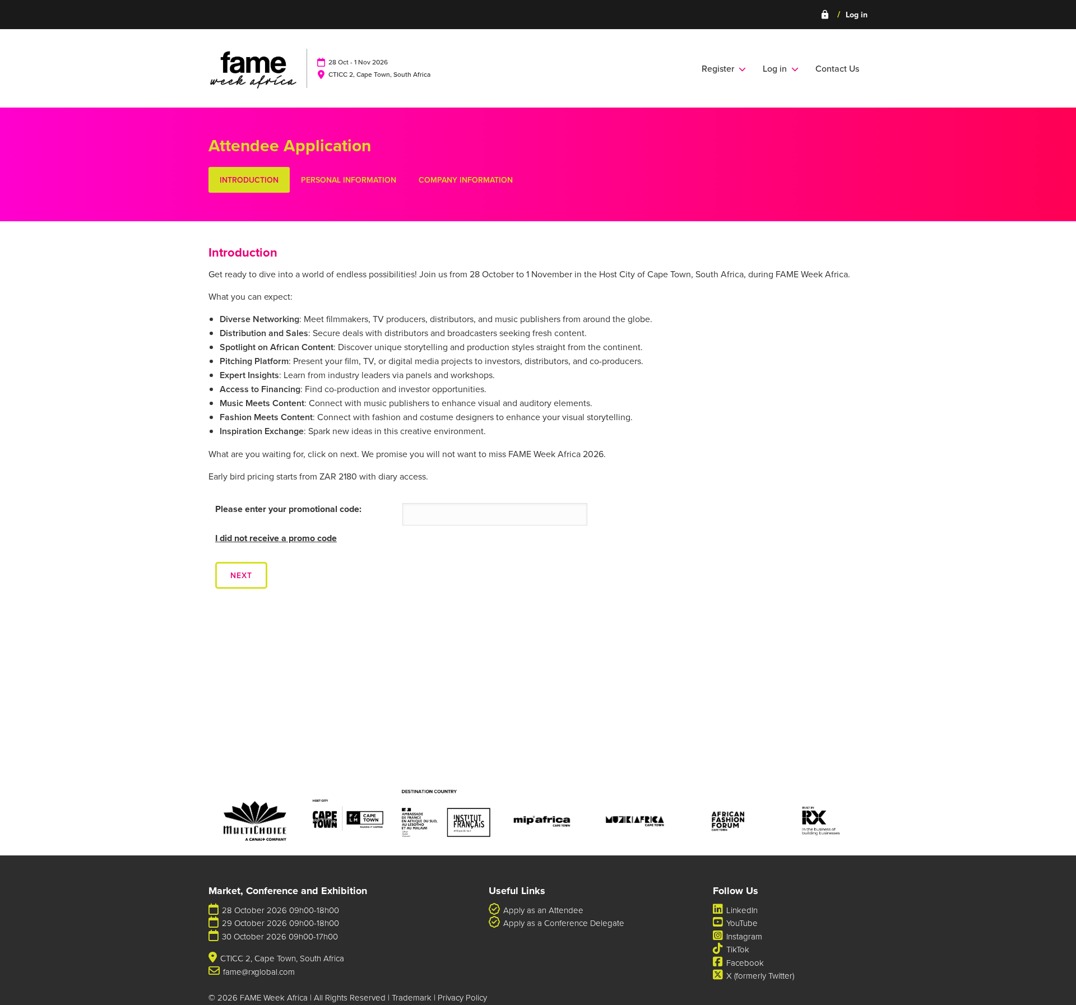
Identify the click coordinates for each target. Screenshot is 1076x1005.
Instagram (744, 936)
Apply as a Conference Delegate (563, 923)
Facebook (745, 963)
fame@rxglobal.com (259, 972)
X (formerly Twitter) (760, 975)
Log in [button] (777, 68)
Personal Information (348, 179)
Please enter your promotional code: (288, 509)
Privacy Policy (462, 997)
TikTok (737, 949)
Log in (844, 14)
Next (241, 575)
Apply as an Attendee (543, 910)
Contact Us (837, 68)
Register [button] (720, 68)
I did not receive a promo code (276, 538)
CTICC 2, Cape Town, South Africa (379, 74)
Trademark (412, 997)
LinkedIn (742, 910)
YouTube (742, 923)
